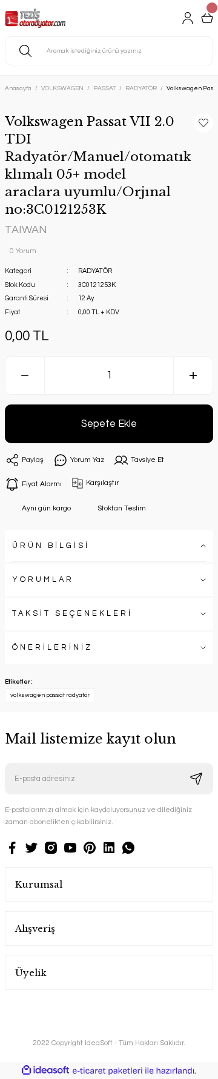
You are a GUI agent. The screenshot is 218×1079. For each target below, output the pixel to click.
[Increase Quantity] (193, 375)
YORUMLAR (43, 580)
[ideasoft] (45, 1070)
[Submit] (196, 778)
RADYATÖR (95, 271)
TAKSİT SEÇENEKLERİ (72, 614)
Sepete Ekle (109, 423)
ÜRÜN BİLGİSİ (51, 546)
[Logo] (35, 18)
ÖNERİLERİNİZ (52, 648)
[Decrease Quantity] (24, 375)
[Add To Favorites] (203, 123)
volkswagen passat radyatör (50, 695)
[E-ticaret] (107, 1070)
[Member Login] (188, 18)
